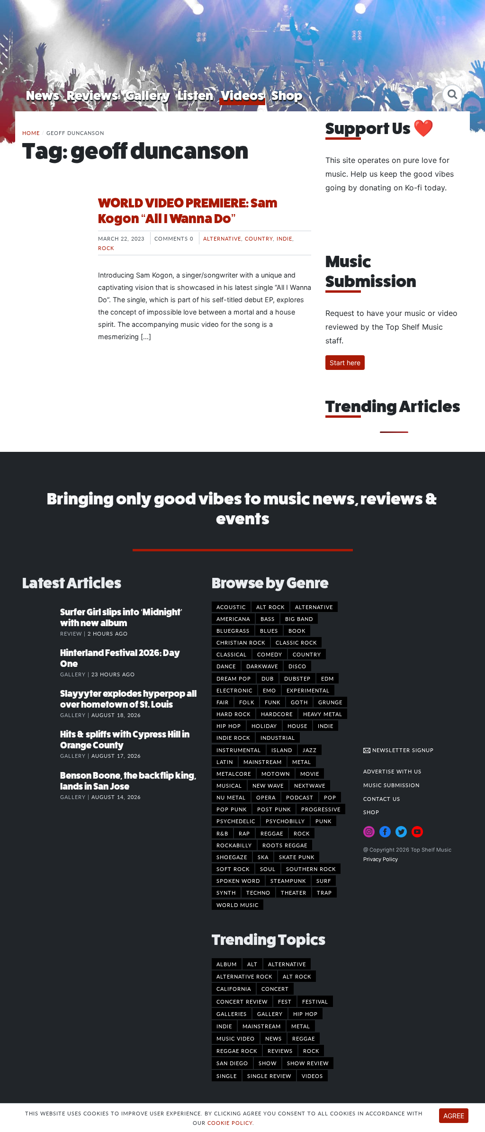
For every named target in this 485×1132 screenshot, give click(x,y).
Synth (226, 892)
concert (275, 988)
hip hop (305, 1013)
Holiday (264, 725)
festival (315, 1001)
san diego (232, 1063)
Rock (106, 248)
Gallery (148, 95)
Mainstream (262, 761)
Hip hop (228, 725)
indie (224, 1026)
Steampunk (288, 880)
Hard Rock (233, 714)
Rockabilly (234, 845)
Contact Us (381, 798)
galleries (231, 1013)
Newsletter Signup (402, 750)
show (268, 1063)
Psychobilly (285, 821)
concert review (242, 1001)
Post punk (274, 809)
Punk (323, 821)
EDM (327, 678)
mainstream (261, 1026)
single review (269, 1075)
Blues (269, 630)
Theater (293, 892)
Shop (287, 95)
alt (252, 964)
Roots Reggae (284, 845)
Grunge (330, 702)
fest (285, 1001)
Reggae (271, 833)
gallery (270, 1013)
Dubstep (297, 678)
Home (31, 132)
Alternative (222, 238)
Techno (258, 892)
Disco (297, 666)
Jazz (310, 750)
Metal (301, 761)
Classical (231, 654)
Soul (268, 868)
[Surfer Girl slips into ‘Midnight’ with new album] (41, 622)
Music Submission (391, 785)
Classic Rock (296, 642)
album (226, 964)
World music (237, 904)
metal (300, 1026)
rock (311, 1050)
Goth (299, 702)
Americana (233, 618)
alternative (287, 964)
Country (259, 238)
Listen (195, 95)
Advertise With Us (392, 771)
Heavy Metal (322, 714)
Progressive (321, 809)
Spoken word (238, 880)
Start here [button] (345, 363)
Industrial (277, 737)
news (273, 1038)
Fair (222, 702)
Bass (267, 618)
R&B (222, 833)
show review (308, 1063)
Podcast (300, 797)
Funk (272, 702)
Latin (224, 761)
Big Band (299, 618)
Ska (263, 857)
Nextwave (309, 785)
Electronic (234, 690)
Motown (275, 773)
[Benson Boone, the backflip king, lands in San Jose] (41, 785)
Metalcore (233, 773)
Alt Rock (270, 607)
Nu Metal (231, 797)
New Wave (268, 785)
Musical (229, 785)
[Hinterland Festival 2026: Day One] (41, 662)
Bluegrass (233, 630)
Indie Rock (233, 737)
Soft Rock (233, 868)
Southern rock (311, 868)
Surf (323, 880)
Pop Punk (231, 809)
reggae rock (236, 1050)
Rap (244, 833)
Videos (242, 95)
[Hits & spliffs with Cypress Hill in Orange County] (41, 744)
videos (312, 1075)
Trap (324, 892)
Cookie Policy (229, 1122)
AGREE (453, 1116)
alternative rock (244, 976)
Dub (267, 678)
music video (235, 1038)
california (233, 988)
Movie (309, 773)
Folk (246, 702)
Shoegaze (231, 857)
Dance (226, 666)
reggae (303, 1038)
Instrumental (238, 750)
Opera (266, 797)
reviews (280, 1050)
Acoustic (231, 607)
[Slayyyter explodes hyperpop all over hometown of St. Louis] (41, 703)
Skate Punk (296, 857)
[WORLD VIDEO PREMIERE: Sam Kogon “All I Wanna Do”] (53, 230)
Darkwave (262, 666)
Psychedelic (235, 821)
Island (281, 750)
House (297, 725)
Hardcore (277, 714)
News (42, 95)
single (226, 1075)
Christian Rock (240, 642)
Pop (330, 797)
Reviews (92, 95)
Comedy (269, 654)
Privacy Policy (380, 859)
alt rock (297, 976)
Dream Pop (233, 678)
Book (296, 630)
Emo (269, 690)
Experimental (308, 690)
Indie (284, 238)
